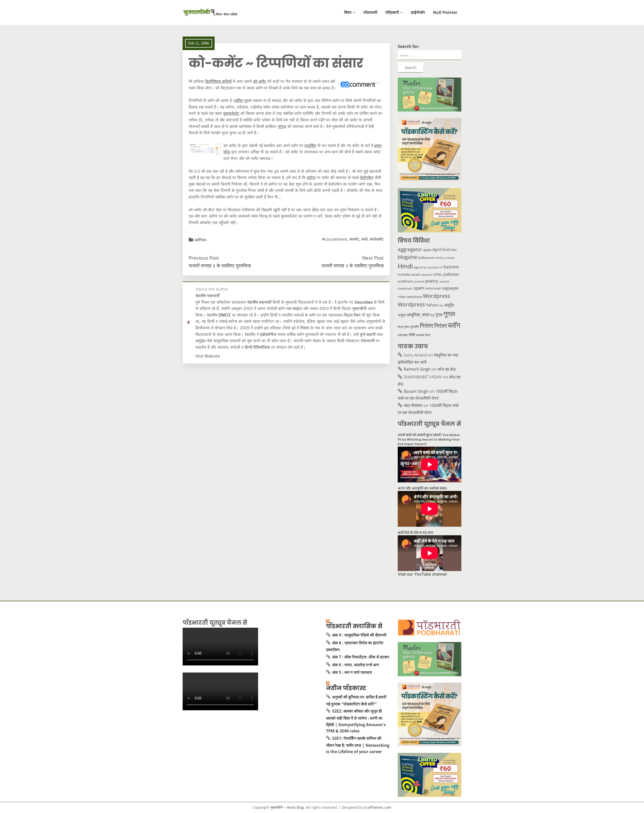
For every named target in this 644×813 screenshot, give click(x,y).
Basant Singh (416, 391)
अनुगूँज (449, 305)
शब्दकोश (420, 335)
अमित (239, 100)
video (402, 296)
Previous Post (204, 257)
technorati (433, 288)
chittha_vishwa (444, 258)
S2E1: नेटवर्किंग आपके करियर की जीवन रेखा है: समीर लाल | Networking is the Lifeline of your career (357, 744)
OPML (437, 274)
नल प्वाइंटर (294, 308)
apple (427, 250)
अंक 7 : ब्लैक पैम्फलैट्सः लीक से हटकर (360, 657)
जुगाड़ (282, 126)
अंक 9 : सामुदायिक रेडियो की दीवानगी (359, 635)
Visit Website (207, 356)
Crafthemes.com (377, 807)
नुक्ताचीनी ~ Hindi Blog (287, 807)
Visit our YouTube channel (422, 574)
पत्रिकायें (392, 12)
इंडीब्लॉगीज (268, 334)
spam (419, 288)
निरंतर (304, 327)
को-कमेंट (259, 81)
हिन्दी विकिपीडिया (257, 347)
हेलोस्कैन (366, 177)
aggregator (410, 249)
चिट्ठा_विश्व (403, 327)
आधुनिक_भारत (418, 314)
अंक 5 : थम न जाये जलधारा (352, 672)
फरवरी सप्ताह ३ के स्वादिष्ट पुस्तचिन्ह (220, 265)
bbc (454, 250)
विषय (347, 12)
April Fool (441, 249)
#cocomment (334, 239)
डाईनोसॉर (418, 12)
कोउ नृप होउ (447, 369)
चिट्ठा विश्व (352, 314)
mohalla (404, 274)
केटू (432, 315)
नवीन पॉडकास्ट (346, 688)
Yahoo (432, 305)
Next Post (373, 257)
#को (364, 239)
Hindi (405, 266)
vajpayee (450, 288)
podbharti (405, 281)
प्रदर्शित (310, 145)
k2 (440, 267)
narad (415, 274)
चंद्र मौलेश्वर (413, 405)
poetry (431, 281)
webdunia (414, 296)
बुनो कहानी (368, 334)
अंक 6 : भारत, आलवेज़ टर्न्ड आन (355, 664)
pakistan (451, 274)
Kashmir (451, 267)
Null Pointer (445, 12)
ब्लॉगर (311, 177)
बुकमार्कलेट (231, 113)
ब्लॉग (454, 325)
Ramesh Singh (417, 369)
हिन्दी (427, 335)
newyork (426, 274)
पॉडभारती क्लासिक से (354, 626)
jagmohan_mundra (426, 267)
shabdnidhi (405, 288)
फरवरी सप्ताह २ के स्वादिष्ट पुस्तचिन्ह (352, 265)
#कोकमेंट (377, 239)
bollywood (426, 257)
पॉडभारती (370, 12)
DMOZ (225, 314)
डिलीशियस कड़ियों (218, 81)
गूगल (438, 314)
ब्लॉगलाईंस (403, 335)
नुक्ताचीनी (359, 308)
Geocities (363, 302)
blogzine (407, 257)
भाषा (412, 334)
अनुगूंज (200, 340)
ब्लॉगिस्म (200, 240)
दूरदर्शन (414, 326)
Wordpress (436, 295)
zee (441, 305)
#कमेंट (354, 239)
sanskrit (444, 281)
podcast (419, 281)
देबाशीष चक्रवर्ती (259, 302)
